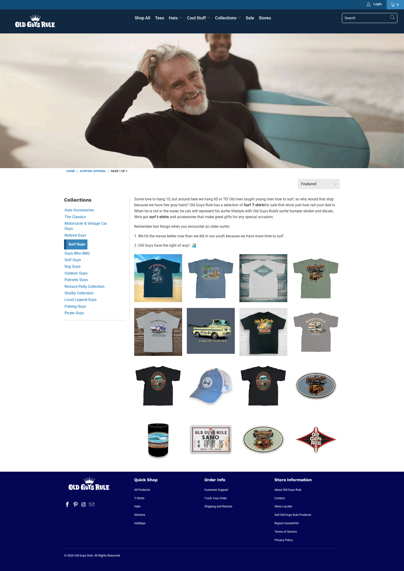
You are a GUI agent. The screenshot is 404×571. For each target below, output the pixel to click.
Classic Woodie (316, 278)
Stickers (139, 515)
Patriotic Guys (76, 280)
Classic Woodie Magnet (316, 386)
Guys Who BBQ (77, 253)
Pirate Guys (74, 313)
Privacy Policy (283, 540)
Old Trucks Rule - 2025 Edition (158, 332)
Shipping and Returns (218, 506)
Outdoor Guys (76, 273)
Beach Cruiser (211, 278)
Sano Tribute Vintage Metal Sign (211, 439)
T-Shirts (139, 498)
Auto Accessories (79, 210)
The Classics (75, 217)
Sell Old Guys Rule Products (292, 515)
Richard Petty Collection (85, 286)
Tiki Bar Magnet (263, 439)
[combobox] (369, 18)
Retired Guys (75, 235)
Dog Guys (72, 266)
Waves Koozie (158, 439)
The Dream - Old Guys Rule (263, 386)
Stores (265, 17)
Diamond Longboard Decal (316, 439)
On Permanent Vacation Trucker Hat (211, 386)
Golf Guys (73, 260)
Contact (279, 498)
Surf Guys (77, 244)
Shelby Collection (79, 293)
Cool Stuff (197, 17)
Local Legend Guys (81, 299)
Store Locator (283, 506)
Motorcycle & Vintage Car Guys (86, 226)
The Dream (158, 386)
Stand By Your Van (211, 331)
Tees (159, 17)
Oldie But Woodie (263, 332)
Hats (174, 17)
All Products (142, 489)
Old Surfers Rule (158, 278)
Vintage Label (263, 278)
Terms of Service (285, 531)
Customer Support (216, 489)
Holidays (140, 523)
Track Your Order (215, 498)
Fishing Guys (75, 306)
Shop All (142, 17)
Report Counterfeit (286, 523)
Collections (226, 17)
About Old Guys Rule (287, 489)
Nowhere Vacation (316, 332)
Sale (250, 17)
